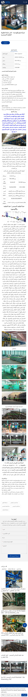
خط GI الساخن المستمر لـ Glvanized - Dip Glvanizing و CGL (13, 678)
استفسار (5, 42)
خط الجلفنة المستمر (6, 506)
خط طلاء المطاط (11, 569)
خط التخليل (4, 569)
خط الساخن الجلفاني (14, 502)
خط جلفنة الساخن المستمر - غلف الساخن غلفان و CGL (12, 656)
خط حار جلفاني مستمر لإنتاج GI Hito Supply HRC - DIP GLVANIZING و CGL (13, 612)
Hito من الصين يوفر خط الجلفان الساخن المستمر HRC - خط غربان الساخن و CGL (12, 634)
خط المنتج (19, 569)
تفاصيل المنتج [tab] (14, 49)
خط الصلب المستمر (16, 506)
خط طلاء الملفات (5, 509)
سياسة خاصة (4, 691)
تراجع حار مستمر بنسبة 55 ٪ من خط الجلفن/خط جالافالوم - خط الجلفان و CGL (13, 589)
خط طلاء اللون (4, 502)
